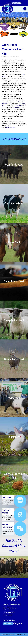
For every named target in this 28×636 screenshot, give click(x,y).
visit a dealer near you (10, 127)
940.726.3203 (9, 614)
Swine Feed (14, 397)
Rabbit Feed (14, 436)
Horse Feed (14, 242)
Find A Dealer (7, 497)
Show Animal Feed (14, 281)
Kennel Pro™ (19, 105)
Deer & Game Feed (14, 358)
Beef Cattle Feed (14, 164)
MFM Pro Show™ (8, 100)
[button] (24, 8)
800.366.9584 (11, 612)
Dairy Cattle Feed (14, 203)
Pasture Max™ (16, 107)
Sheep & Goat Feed (14, 320)
